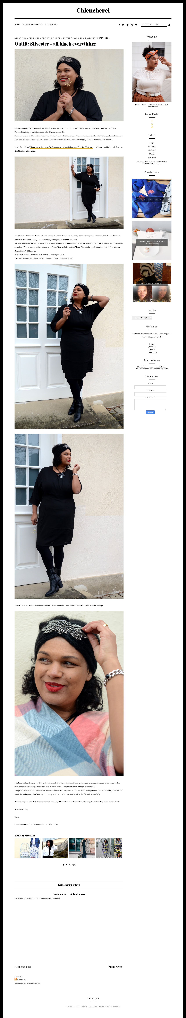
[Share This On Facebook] (64, 864)
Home (17, 25)
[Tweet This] (67, 864)
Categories (51, 25)
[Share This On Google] (74, 864)
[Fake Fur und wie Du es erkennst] (82, 857)
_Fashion (152, 347)
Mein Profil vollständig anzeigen (27, 983)
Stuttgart (151, 150)
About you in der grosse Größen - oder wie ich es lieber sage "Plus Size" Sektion (61, 147)
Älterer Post (116, 966)
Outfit (66, 38)
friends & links (161, 367)
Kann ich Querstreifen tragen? (151, 283)
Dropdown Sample (32, 25)
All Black (34, 38)
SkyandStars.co (113, 1006)
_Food (152, 350)
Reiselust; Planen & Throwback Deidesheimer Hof (152, 242)
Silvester (90, 38)
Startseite (141, 367)
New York (152, 157)
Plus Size (78, 38)
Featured (47, 38)
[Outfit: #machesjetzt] (109, 857)
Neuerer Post (23, 966)
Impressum (150, 367)
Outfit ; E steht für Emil (152, 199)
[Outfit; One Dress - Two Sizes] (28, 857)
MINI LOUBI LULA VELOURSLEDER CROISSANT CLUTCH (152, 162)
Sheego (152, 154)
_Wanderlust (152, 352)
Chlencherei (93, 10)
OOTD (57, 38)
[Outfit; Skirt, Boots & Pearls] (55, 857)
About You (21, 38)
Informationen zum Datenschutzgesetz (152, 369)
